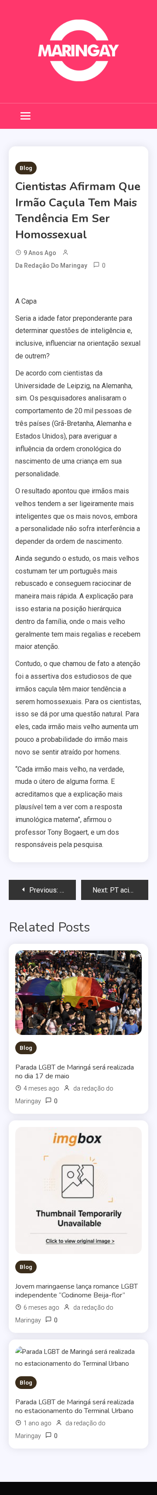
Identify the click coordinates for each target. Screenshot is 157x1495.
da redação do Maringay (51, 265)
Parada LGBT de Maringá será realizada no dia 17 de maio (74, 1072)
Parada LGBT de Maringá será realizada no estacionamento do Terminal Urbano (74, 1406)
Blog (26, 168)
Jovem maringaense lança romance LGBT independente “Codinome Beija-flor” (76, 1291)
